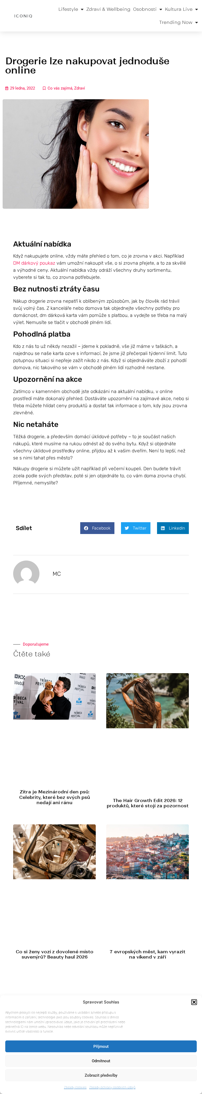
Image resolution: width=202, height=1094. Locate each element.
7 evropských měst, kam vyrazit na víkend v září (147, 954)
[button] (194, 1002)
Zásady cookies (75, 1087)
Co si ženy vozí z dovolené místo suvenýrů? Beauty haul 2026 (54, 954)
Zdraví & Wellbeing (108, 9)
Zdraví (79, 88)
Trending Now (176, 22)
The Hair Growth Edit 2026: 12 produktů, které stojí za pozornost (148, 803)
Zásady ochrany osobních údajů (112, 1087)
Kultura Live (179, 9)
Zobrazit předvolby (101, 1075)
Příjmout (101, 1046)
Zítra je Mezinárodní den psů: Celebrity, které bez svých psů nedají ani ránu (54, 797)
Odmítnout (101, 1061)
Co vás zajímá (60, 88)
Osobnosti (145, 9)
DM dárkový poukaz (34, 263)
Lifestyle (68, 9)
